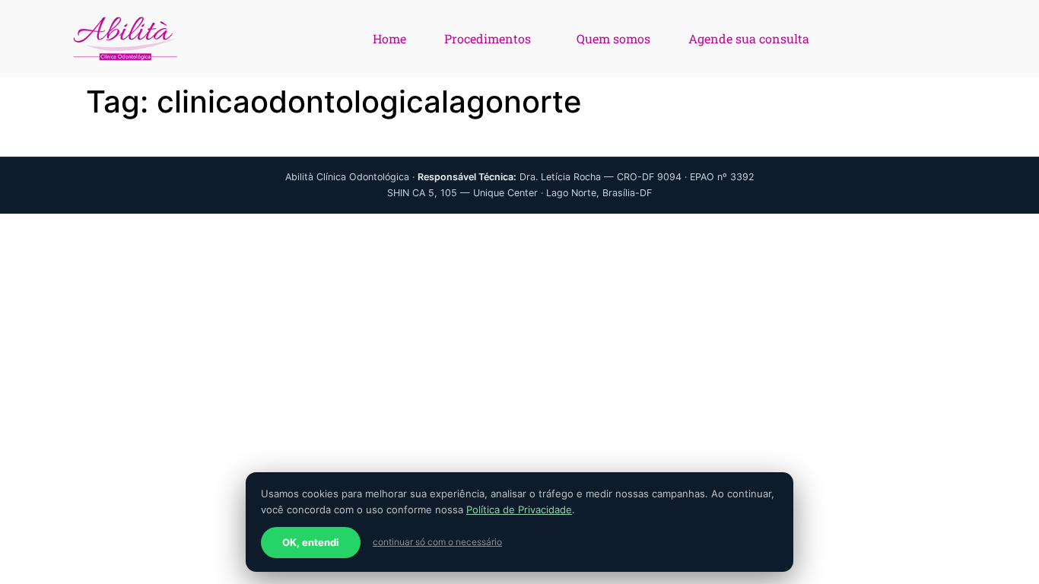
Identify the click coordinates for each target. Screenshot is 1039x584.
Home (389, 38)
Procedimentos (487, 38)
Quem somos (613, 38)
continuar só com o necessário (437, 542)
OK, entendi (310, 542)
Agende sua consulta (748, 38)
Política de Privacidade (519, 509)
